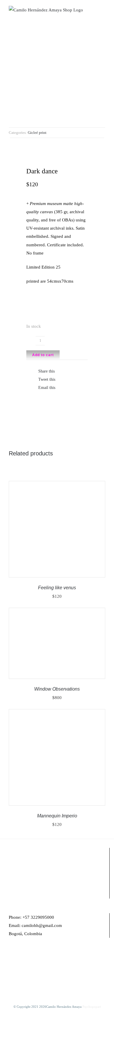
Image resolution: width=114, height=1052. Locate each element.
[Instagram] (18, 956)
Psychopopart (91, 1006)
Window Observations (57, 688)
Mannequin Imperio (57, 815)
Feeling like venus (57, 587)
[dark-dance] (57, 79)
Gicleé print (37, 132)
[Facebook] (10, 956)
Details (25, 533)
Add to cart (43, 355)
